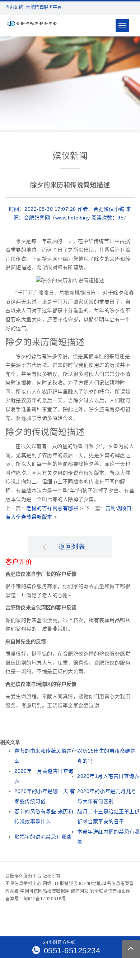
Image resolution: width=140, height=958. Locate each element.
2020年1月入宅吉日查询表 (108, 776)
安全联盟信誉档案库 (110, 891)
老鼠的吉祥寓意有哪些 (52, 508)
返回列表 (72, 546)
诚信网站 (80, 891)
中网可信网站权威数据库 (45, 891)
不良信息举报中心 (23, 883)
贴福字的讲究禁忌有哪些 (43, 837)
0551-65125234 (70, 950)
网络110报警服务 (60, 883)
